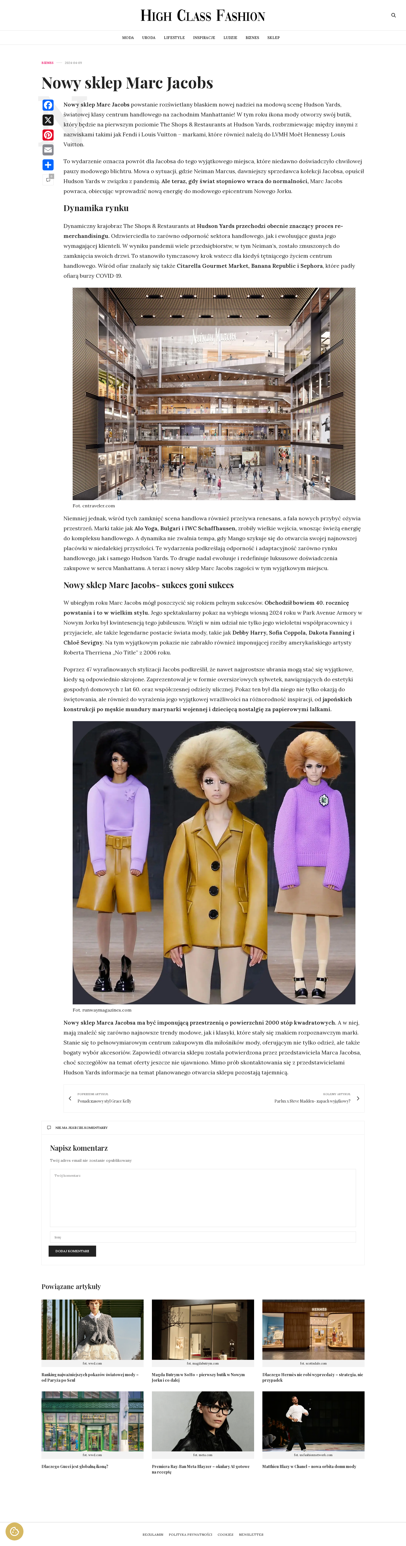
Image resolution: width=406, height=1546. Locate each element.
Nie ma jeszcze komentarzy (82, 1128)
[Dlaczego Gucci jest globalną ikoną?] (92, 1421)
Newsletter (251, 1534)
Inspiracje (204, 37)
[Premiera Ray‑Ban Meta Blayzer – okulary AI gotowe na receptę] (203, 1421)
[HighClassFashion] (203, 15)
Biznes (252, 37)
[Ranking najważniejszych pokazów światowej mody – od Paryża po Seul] (92, 1330)
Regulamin (153, 1534)
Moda (128, 37)
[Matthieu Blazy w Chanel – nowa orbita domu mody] (313, 1421)
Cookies (225, 1534)
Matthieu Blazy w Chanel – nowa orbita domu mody (309, 1466)
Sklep (273, 37)
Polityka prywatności (190, 1534)
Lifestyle (174, 37)
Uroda (148, 37)
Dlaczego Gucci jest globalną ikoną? (74, 1466)
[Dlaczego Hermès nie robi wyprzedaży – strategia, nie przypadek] (313, 1330)
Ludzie (230, 37)
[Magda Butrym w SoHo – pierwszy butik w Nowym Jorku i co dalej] (203, 1330)
